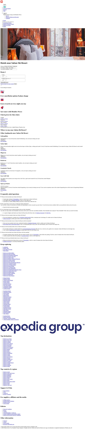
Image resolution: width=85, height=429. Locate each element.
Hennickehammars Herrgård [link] (29, 228)
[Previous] (1, 191)
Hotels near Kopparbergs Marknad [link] (10, 255)
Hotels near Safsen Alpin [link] (8, 257)
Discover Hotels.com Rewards (12, 17)
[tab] (5, 247)
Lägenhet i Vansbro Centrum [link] (9, 318)
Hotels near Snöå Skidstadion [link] (9, 268)
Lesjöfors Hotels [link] (6, 288)
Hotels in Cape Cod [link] (7, 385)
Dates (2, 67)
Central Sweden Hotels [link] (8, 280)
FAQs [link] (4, 392)
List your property (7, 8)
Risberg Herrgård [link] (6, 317)
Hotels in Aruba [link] (6, 372)
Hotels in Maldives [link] (7, 375)
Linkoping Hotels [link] (7, 304)
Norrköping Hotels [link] (7, 307)
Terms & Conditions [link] (7, 409)
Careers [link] (4, 422)
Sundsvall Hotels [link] (6, 312)
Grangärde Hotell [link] (25, 235)
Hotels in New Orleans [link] (8, 343)
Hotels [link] (4, 20)
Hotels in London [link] (7, 361)
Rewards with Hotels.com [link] (8, 424)
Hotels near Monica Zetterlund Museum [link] (11, 259)
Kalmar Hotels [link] (6, 303)
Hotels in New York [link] (7, 340)
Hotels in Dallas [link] (6, 366)
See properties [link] (3, 141)
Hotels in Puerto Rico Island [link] (9, 381)
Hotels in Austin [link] (6, 354)
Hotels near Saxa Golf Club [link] (9, 261)
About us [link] (5, 420)
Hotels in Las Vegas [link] (7, 338)
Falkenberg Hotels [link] (7, 308)
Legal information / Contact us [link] (9, 412)
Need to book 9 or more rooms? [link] (7, 83)
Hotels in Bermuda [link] (7, 376)
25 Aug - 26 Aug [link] (4, 121)
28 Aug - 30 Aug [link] (4, 123)
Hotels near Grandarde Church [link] (9, 263)
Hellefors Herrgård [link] (16, 200)
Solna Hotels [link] (6, 310)
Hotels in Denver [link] (6, 352)
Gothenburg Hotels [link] (7, 292)
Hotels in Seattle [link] (6, 363)
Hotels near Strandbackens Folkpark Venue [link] (12, 269)
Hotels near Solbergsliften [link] (8, 253)
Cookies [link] (5, 411)
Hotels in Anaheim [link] (7, 365)
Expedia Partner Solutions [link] (8, 401)
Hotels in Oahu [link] (6, 383)
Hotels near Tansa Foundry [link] (9, 275)
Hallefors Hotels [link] (6, 279)
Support (5, 9)
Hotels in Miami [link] (6, 349)
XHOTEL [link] (48, 213)
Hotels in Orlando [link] (7, 342)
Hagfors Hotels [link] (6, 281)
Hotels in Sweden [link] (7, 25)
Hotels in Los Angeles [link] (7, 348)
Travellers (3, 69)
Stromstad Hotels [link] (6, 299)
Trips (4, 10)
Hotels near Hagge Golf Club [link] (9, 256)
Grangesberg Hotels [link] (7, 286)
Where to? (3, 66)
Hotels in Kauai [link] (6, 382)
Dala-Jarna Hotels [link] (7, 285)
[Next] (2, 191)
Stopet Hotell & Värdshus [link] (14, 230)
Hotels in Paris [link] (6, 350)
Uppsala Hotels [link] (6, 306)
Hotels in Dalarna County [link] (8, 24)
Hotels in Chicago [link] (7, 341)
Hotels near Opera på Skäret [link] (9, 254)
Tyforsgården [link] (16, 199)
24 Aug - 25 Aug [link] (4, 118)
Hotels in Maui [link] (6, 380)
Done (15, 83)
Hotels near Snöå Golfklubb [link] (9, 273)
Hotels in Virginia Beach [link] (8, 362)
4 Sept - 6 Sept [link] (4, 126)
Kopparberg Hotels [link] (7, 284)
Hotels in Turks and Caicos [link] (9, 373)
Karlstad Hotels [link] (6, 305)
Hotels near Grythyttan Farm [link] (9, 267)
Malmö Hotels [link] (6, 295)
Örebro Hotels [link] (6, 293)
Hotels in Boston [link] (6, 358)
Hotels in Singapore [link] (7, 374)
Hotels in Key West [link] (7, 360)
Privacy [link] (4, 410)
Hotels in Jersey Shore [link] (8, 379)
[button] (42, 244)
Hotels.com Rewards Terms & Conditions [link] (12, 415)
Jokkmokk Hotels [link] (7, 311)
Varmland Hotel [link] (6, 316)
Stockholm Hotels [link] (7, 291)
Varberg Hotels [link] (6, 301)
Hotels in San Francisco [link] (8, 347)
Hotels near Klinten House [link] (8, 272)
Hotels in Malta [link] (6, 378)
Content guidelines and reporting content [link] (11, 414)
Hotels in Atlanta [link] (6, 355)
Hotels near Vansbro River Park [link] (9, 270)
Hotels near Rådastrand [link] (8, 274)
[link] (17, 18)
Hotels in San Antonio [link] (7, 356)
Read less (3, 148)
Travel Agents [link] (6, 403)
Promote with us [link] (6, 402)
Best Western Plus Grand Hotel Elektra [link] (11, 224)
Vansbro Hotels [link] (6, 282)
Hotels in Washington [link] (7, 353)
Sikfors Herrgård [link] (6, 218)
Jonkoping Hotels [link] (7, 298)
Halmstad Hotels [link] (6, 300)
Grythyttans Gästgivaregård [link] (25, 217)
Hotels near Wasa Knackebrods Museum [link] (11, 262)
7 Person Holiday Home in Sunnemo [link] (11, 319)
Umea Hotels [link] (6, 294)
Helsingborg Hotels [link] (7, 297)
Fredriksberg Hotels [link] (7, 23)
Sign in (5, 13)
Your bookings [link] (6, 390)
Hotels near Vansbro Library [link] (9, 260)
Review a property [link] (7, 394)
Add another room (4, 82)
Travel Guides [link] (6, 423)
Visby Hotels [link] (6, 313)
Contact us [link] (5, 393)
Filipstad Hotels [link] (6, 278)
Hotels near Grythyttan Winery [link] (9, 265)
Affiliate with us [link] (6, 400)
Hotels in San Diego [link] (7, 344)
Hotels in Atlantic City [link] (8, 359)
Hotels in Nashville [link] (7, 346)
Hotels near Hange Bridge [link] (8, 266)
